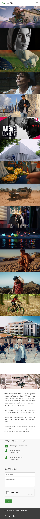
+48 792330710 (15, 452)
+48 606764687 (15, 459)
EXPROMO (24, 510)
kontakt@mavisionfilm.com (18, 446)
